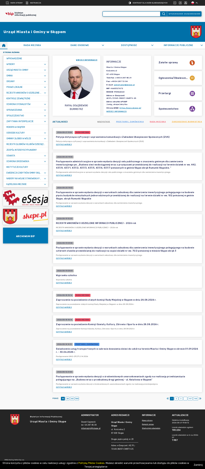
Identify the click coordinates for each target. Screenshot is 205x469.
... (185, 399)
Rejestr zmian (148, 424)
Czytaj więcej (64, 144)
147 (190, 399)
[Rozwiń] (102, 45)
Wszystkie (103, 122)
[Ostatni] (200, 398)
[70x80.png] (196, 32)
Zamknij (198, 464)
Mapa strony (17, 3)
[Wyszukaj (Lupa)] (163, 14)
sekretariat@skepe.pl (124, 85)
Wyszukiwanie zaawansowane (184, 14)
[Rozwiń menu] (45, 64)
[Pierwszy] (168, 398)
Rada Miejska (158, 122)
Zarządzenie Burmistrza (187, 122)
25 (67, 399)
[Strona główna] (4, 45)
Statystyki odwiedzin (151, 428)
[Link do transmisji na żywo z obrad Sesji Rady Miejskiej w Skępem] (25, 198)
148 (195, 399)
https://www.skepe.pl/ (130, 108)
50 (72, 399)
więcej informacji (86, 60)
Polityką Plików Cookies (91, 463)
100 (76, 399)
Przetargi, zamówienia (130, 122)
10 (63, 399)
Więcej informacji (116, 111)
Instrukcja (35, 3)
